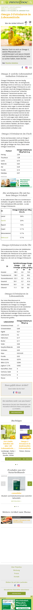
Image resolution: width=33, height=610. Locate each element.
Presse (16, 573)
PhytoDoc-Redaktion (11, 63)
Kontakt (16, 577)
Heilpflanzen (15, 7)
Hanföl (3, 221)
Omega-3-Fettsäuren (8, 9)
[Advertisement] (16, 545)
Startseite (4, 7)
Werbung (16, 570)
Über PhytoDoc (16, 567)
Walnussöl (4, 237)
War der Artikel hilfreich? (14, 23)
